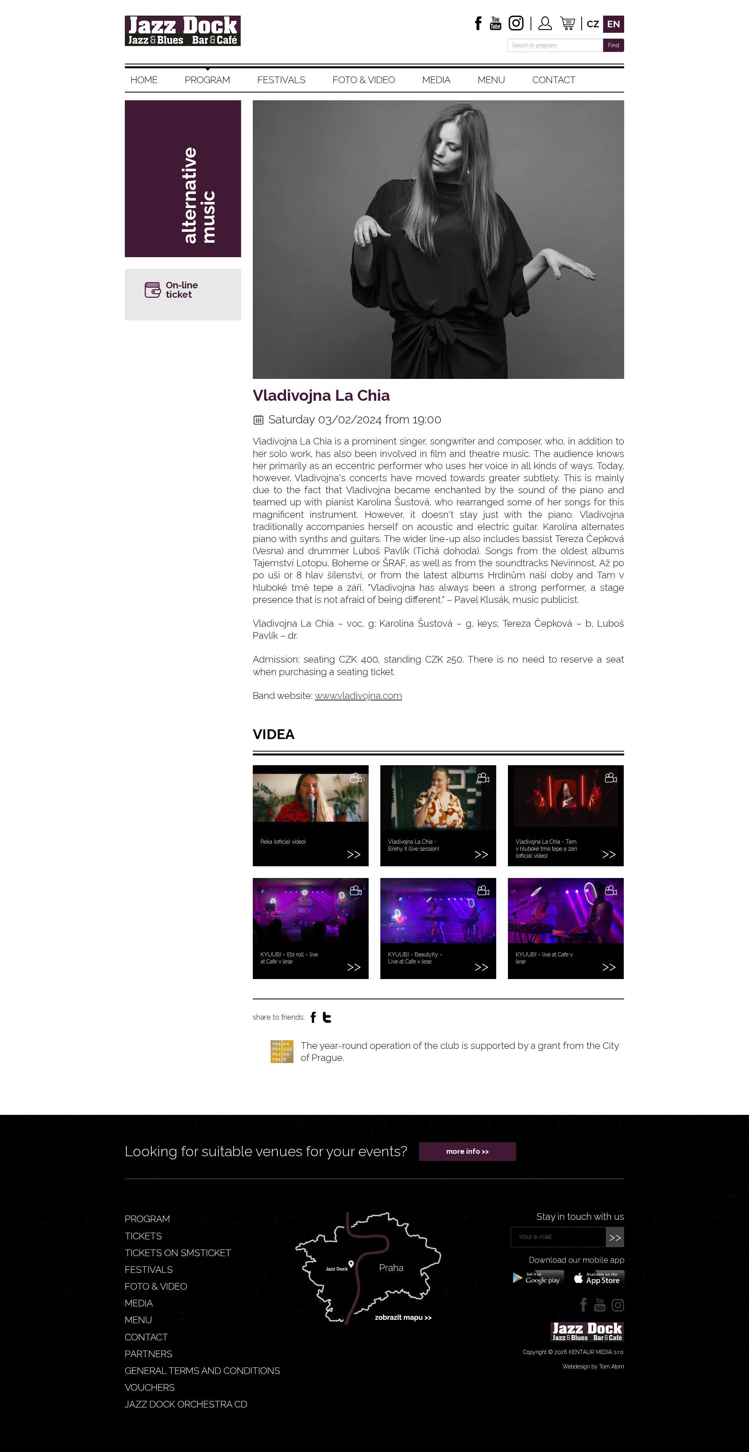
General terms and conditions (202, 1370)
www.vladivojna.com (358, 695)
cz (593, 24)
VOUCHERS (150, 1387)
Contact (554, 79)
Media (436, 79)
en (613, 24)
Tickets (143, 1236)
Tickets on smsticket (178, 1252)
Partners (148, 1354)
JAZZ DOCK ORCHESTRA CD (186, 1404)
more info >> (467, 1151)
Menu (491, 79)
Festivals (281, 79)
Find (613, 45)
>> (615, 1237)
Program (207, 79)
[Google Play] (537, 1277)
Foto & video (364, 79)
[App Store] (597, 1277)
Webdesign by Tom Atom (593, 1366)
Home (144, 79)
